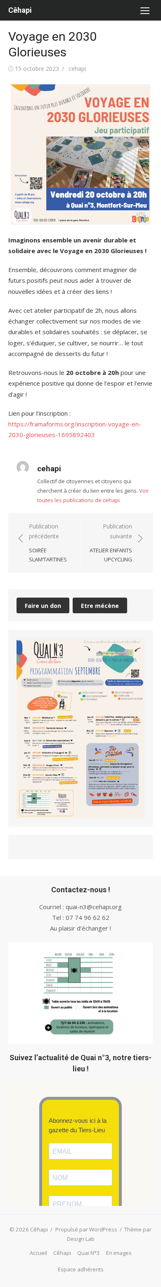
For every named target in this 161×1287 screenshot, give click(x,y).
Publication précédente (48, 542)
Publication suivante (111, 542)
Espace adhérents (81, 1269)
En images (119, 1253)
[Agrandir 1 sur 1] (134, 649)
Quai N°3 (88, 1253)
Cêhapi (20, 10)
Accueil (38, 1253)
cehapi (77, 68)
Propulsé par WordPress (86, 1229)
